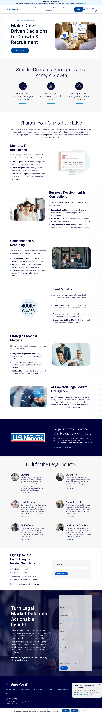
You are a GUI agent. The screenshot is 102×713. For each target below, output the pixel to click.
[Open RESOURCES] (58, 7)
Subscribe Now (61, 573)
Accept (65, 710)
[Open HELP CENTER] (52, 11)
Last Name (75, 607)
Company (75, 639)
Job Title (75, 631)
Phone (75, 623)
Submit (64, 668)
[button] (99, 684)
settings (56, 711)
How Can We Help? (64, 656)
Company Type (75, 647)
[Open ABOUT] (66, 7)
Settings (84, 710)
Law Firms (88, 442)
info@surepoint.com (18, 694)
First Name (75, 599)
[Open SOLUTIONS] (37, 7)
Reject (74, 710)
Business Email (71, 564)
